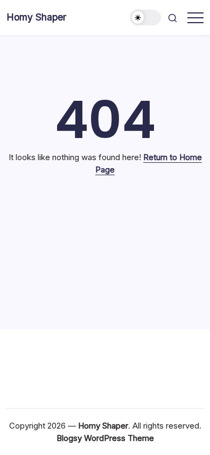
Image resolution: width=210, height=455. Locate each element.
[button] (146, 17)
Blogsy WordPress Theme (105, 438)
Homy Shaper (36, 17)
